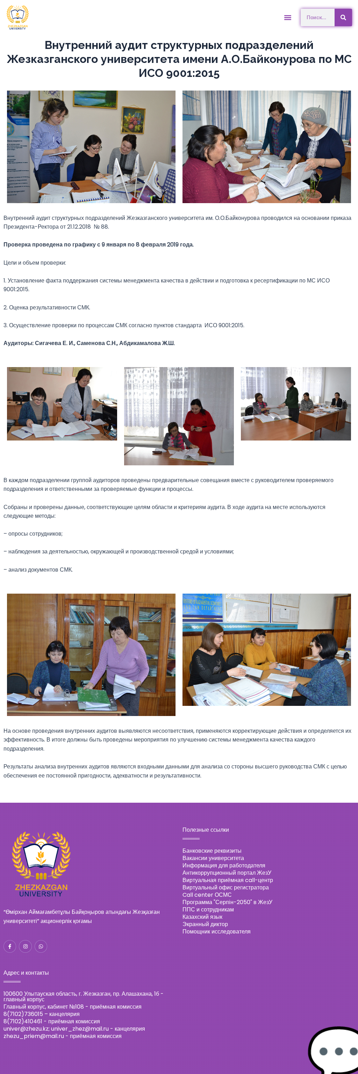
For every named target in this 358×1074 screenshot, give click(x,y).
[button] (288, 17)
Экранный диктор (205, 924)
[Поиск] (343, 17)
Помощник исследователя (216, 932)
